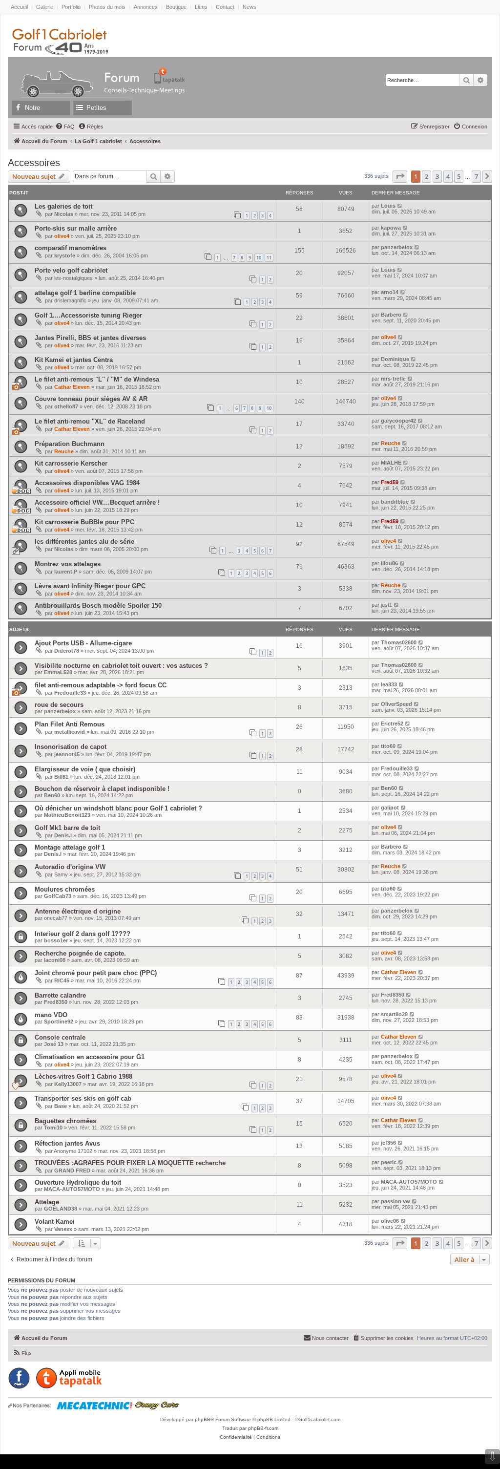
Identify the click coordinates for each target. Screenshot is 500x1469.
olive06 (390, 1221)
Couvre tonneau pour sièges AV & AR (91, 399)
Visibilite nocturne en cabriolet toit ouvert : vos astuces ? (121, 665)
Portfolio (71, 7)
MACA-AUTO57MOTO (72, 1189)
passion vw (395, 1201)
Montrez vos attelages (68, 564)
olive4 (61, 236)
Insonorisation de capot (70, 746)
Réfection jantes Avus (67, 1143)
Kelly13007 (68, 1084)
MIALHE (391, 463)
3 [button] (437, 176)
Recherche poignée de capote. (80, 953)
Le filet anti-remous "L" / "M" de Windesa (97, 379)
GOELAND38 (60, 1209)
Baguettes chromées (65, 1121)
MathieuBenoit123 (67, 815)
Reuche (64, 451)
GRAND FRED (72, 1170)
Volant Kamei (55, 1221)
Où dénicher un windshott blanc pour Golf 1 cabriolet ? (118, 808)
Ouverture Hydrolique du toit (78, 1182)
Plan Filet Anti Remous (69, 724)
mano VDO (51, 1015)
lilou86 (389, 563)
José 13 (53, 1044)
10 (258, 258)
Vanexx (63, 1229)
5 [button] (458, 176)
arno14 (389, 292)
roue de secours (59, 704)
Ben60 (52, 795)
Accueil (19, 7)
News (249, 7)
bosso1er (56, 940)
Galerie (44, 7)
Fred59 (389, 482)
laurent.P (65, 572)
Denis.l (63, 835)
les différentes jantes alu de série (84, 541)
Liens (201, 7)
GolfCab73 (57, 896)
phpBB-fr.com (263, 1428)
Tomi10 (53, 1127)
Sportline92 (58, 1021)
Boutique (176, 7)
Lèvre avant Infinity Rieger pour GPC (90, 586)
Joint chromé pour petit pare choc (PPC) (96, 973)
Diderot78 (66, 651)
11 (269, 258)
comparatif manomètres (70, 248)
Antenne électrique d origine (78, 911)
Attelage (47, 1202)
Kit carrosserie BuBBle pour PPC (84, 522)
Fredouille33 (70, 693)
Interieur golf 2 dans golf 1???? (82, 933)
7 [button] (476, 176)
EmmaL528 (58, 672)
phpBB (202, 1419)
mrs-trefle (393, 379)
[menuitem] (65, 126)
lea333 (389, 684)
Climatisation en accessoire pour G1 (90, 1057)
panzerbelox (397, 247)
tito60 (388, 746)
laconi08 (54, 960)
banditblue (395, 502)
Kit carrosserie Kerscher (71, 463)
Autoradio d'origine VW (70, 867)
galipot (390, 807)
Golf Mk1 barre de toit (67, 827)
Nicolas (63, 214)
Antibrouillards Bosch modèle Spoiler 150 (98, 605)
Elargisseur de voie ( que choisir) (85, 769)
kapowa (391, 228)
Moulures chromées (65, 889)
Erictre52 (392, 723)
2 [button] (426, 176)
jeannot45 (67, 754)
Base (60, 1106)
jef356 (388, 1143)
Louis (388, 206)
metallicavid (69, 732)
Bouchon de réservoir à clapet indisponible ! (102, 788)
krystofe (64, 255)
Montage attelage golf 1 (70, 847)
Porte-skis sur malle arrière (76, 228)
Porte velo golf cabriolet (71, 270)
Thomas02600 (399, 642)
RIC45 (61, 980)
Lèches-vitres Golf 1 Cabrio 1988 (83, 1076)
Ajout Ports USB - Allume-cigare (83, 643)
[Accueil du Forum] (52, 75)
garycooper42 (398, 421)
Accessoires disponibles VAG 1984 (87, 483)
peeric (388, 1162)
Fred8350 (55, 1002)
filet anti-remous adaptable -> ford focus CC (101, 685)
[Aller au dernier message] (400, 206)
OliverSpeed (396, 704)
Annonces (146, 7)
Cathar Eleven (72, 387)
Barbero (391, 315)
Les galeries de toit (63, 206)
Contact (225, 7)
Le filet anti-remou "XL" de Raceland (90, 421)
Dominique (395, 359)
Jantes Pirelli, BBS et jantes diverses (90, 337)
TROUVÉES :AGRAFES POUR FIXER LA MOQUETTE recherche (130, 1163)
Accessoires (34, 162)
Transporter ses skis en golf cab (83, 1098)
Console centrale (60, 1037)
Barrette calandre (60, 995)
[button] (400, 176)
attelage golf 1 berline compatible (85, 293)
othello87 (66, 406)
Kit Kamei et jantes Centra (74, 359)
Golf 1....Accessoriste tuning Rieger (88, 315)
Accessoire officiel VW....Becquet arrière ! (97, 502)
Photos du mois (107, 7)
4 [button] (448, 176)
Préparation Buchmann (69, 443)
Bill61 (61, 777)
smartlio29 (394, 1014)
